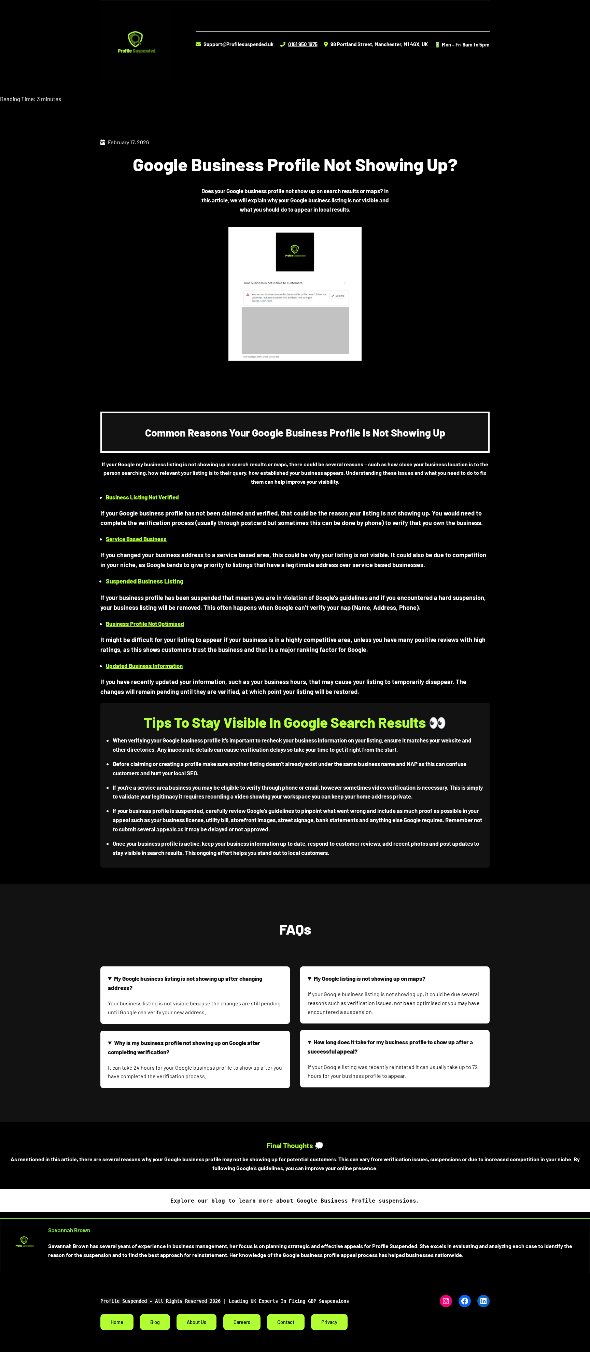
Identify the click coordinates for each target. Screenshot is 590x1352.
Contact (285, 1322)
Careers (242, 1322)
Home (117, 1322)
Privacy (329, 1322)
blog (218, 1200)
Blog (155, 1322)
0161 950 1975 (303, 44)
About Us (196, 1322)
